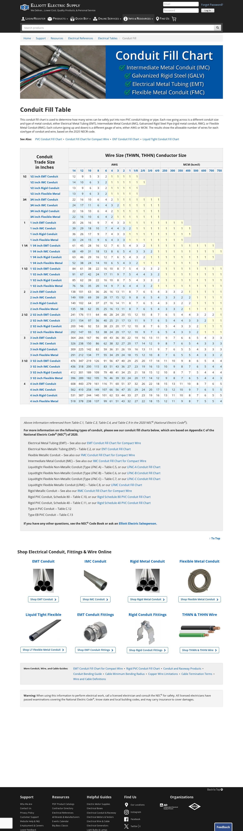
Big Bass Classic (60, 826)
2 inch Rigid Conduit (43, 303)
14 (74, 170)
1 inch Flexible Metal (44, 240)
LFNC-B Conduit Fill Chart (143, 473)
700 (211, 170)
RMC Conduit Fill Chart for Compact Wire (105, 491)
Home (27, 38)
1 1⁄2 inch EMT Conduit (45, 268)
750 (219, 170)
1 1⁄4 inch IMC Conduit (45, 251)
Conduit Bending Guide (87, 674)
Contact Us (25, 808)
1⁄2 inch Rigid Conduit (44, 188)
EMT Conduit (43, 561)
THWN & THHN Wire (199, 614)
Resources (57, 38)
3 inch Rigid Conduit (43, 349)
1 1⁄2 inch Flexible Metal (46, 286)
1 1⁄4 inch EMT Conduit (45, 245)
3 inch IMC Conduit (43, 343)
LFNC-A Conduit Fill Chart (143, 467)
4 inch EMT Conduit (43, 383)
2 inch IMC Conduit (43, 297)
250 (164, 170)
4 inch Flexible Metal (44, 401)
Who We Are (26, 804)
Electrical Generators (97, 826)
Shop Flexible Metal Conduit (198, 599)
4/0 (157, 170)
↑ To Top (214, 538)
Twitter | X (136, 826)
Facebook (135, 819)
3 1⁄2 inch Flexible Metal (46, 378)
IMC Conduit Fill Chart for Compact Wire (119, 461)
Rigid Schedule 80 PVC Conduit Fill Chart (124, 497)
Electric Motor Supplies (98, 804)
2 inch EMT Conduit (43, 291)
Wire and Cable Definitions (89, 679)
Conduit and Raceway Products (182, 668)
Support (41, 38)
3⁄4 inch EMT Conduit (44, 199)
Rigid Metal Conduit (147, 561)
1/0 (136, 170)
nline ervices (108, 18)
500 (196, 170)
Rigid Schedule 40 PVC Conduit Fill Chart (124, 503)
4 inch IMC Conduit (43, 389)
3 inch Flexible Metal (44, 355)
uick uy (82, 18)
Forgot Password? (212, 4)
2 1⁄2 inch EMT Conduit (45, 314)
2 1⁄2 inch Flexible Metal (46, 332)
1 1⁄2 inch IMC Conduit (45, 274)
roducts (59, 18)
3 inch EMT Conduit (43, 337)
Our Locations (138, 805)
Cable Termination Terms (196, 674)
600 (203, 170)
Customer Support (29, 817)
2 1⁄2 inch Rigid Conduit (46, 326)
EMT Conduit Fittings (95, 614)
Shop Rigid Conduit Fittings (146, 650)
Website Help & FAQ (30, 821)
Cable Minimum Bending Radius (125, 674)
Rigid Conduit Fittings (148, 614)
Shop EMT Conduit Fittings (94, 650)
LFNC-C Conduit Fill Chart (143, 479)
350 (180, 170)
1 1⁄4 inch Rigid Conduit (46, 257)
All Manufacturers (66, 817)
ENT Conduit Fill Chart (125, 139)
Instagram (136, 812)
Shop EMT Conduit (42, 599)
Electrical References (80, 38)
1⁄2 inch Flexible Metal (45, 193)
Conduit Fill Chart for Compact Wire (87, 139)
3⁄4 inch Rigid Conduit (44, 211)
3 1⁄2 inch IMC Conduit (45, 366)
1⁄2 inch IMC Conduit (44, 182)
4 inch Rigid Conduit (43, 395)
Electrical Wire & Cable (98, 821)
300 (172, 170)
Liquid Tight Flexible (43, 614)
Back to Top (214, 790)
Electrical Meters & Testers (100, 817)
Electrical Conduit (101, 813)
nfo (139, 18)
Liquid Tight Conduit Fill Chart (161, 139)
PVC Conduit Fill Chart (48, 139)
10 (89, 170)
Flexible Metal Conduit (199, 561)
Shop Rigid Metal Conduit (146, 599)
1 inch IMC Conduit (43, 228)
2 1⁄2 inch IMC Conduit (45, 320)
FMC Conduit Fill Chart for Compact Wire (108, 455)
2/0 (143, 170)
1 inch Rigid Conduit (43, 234)
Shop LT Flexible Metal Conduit (42, 649)
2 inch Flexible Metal (44, 309)
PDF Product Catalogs (63, 804)
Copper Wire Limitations (163, 674)
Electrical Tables (107, 38)
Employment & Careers (32, 826)
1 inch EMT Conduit (43, 222)
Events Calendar (60, 821)
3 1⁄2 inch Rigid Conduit (46, 372)
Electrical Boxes (95, 808)
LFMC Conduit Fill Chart (126, 485)
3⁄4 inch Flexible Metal (45, 216)
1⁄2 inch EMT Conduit (44, 176)
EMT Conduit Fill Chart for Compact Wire (114, 443)
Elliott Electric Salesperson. (138, 523)
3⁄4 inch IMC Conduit (44, 205)
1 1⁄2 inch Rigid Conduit (46, 280)
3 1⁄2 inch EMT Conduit (45, 361)
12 (81, 170)
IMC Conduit (95, 561)
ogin (35, 18)
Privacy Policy (27, 813)
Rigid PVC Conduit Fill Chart (143, 668)
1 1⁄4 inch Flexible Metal (46, 263)
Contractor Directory (62, 808)
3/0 (150, 170)
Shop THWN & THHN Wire (198, 650)
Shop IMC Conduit (94, 599)
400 (188, 170)
